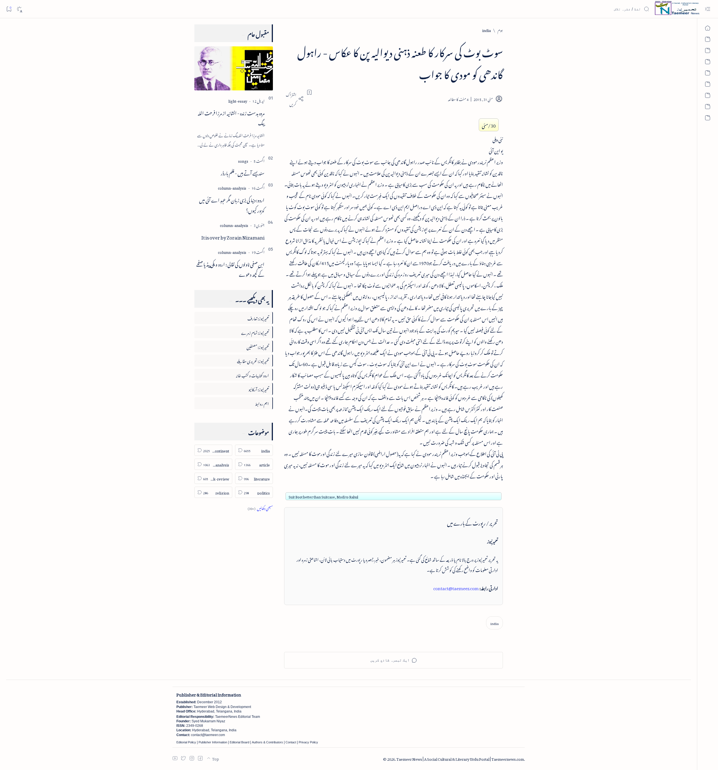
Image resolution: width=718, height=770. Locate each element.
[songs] (243, 160)
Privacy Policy (308, 742)
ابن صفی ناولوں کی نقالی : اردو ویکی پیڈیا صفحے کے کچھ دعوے (230, 269)
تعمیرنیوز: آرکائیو (258, 389)
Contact (291, 742)
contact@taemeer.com (456, 587)
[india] (494, 622)
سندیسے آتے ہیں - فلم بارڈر (242, 172)
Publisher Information (213, 742)
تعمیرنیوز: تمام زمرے (255, 332)
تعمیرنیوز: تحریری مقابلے (253, 360)
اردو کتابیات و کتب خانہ (252, 375)
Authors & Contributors (267, 742)
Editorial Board (239, 742)
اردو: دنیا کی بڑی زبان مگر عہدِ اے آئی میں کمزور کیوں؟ (231, 204)
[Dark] (19, 9)
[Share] (294, 98)
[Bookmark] (9, 9)
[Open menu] (707, 9)
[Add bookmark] (309, 92)
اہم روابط (262, 403)
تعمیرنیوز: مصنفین (258, 346)
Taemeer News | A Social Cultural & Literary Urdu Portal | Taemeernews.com (460, 758)
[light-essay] (237, 100)
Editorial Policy (186, 742)
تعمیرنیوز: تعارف (258, 318)
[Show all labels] (260, 507)
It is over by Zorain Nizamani (232, 236)
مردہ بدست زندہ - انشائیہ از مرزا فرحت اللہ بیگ (231, 117)
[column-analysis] (232, 187)
